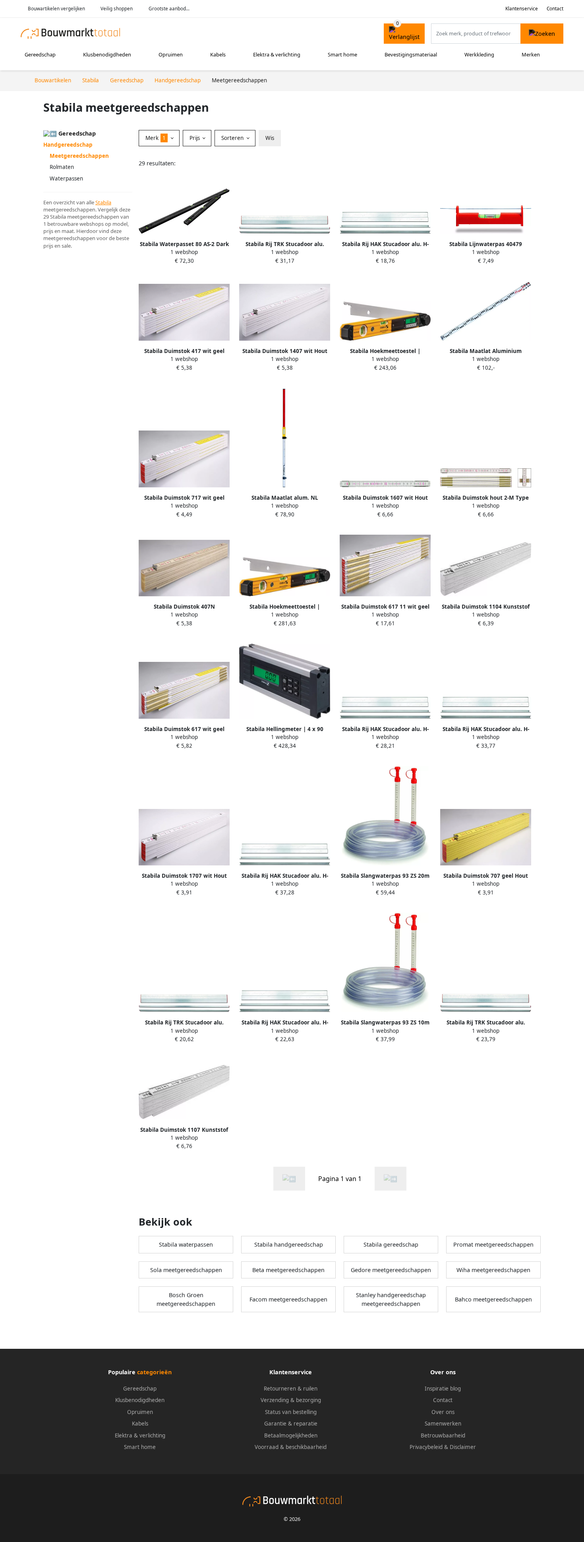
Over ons (442, 1412)
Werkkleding (479, 54)
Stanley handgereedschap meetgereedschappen (391, 1299)
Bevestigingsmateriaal (411, 54)
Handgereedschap (68, 144)
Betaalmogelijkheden (290, 1435)
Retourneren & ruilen (290, 1388)
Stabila (103, 202)
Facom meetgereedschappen (288, 1299)
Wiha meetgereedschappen (493, 1270)
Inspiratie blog (443, 1388)
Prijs (195, 138)
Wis (269, 138)
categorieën (154, 1372)
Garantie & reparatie (290, 1423)
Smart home (342, 54)
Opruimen (171, 54)
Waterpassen (66, 178)
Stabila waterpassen (186, 1244)
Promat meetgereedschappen (493, 1244)
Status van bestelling (291, 1412)
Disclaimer (463, 1447)
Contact (555, 9)
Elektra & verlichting (276, 54)
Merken (531, 54)
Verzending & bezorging (291, 1400)
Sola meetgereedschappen (186, 1270)
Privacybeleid (426, 1447)
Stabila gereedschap (391, 1244)
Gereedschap (40, 54)
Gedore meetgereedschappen (391, 1270)
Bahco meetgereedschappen (493, 1299)
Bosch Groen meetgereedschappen (186, 1299)
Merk (155, 138)
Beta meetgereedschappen (288, 1270)
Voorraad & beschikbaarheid (291, 1447)
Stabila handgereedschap (288, 1244)
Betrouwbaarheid (443, 1435)
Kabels (218, 54)
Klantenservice (521, 9)
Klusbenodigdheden (107, 54)
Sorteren (233, 138)
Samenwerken (443, 1423)
